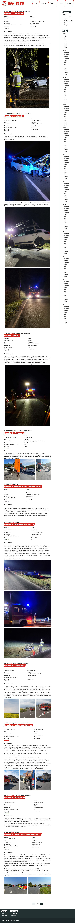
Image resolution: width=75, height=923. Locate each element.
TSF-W (5, 28)
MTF (8, 28)
